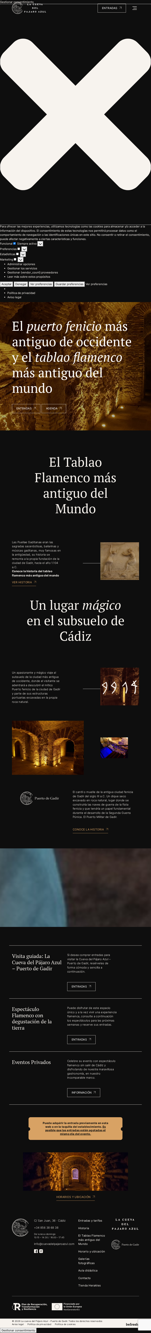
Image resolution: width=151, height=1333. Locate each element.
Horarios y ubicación (73, 1197)
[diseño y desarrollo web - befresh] (132, 1324)
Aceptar (6, 284)
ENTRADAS (79, 986)
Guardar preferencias (69, 284)
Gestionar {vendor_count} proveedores (32, 272)
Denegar (21, 284)
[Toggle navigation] (134, 8)
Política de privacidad (21, 293)
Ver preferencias (41, 284)
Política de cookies (65, 1324)
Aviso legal (14, 297)
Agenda (52, 408)
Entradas (109, 8)
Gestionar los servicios (22, 268)
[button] (75, 114)
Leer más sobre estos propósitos (28, 276)
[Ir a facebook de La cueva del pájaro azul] (36, 1251)
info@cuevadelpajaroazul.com (54, 1244)
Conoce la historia (88, 829)
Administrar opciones (21, 264)
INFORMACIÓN (82, 1092)
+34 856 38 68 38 (46, 1227)
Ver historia (22, 582)
